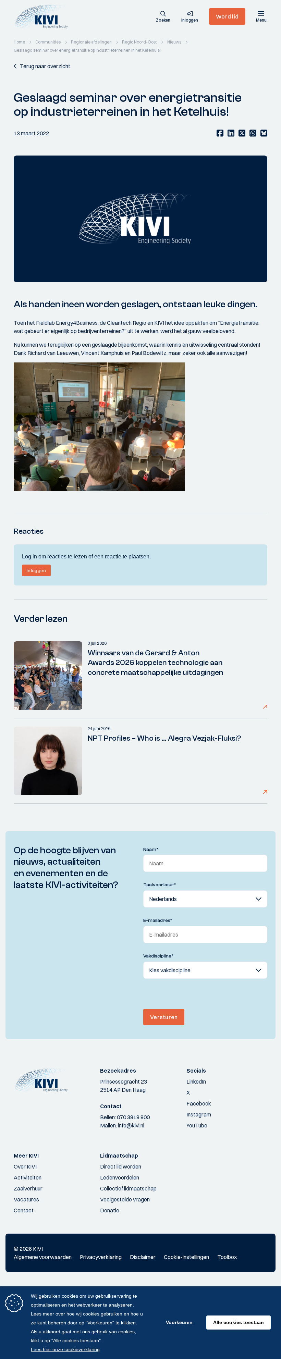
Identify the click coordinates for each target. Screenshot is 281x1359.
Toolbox (227, 1256)
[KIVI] (44, 16)
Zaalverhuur (28, 1188)
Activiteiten (27, 1177)
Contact (24, 1210)
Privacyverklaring (101, 1256)
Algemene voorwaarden (43, 1256)
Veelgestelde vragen (125, 1199)
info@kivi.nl (131, 1125)
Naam (151, 849)
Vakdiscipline (158, 956)
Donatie (109, 1210)
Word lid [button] (227, 16)
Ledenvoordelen (119, 1177)
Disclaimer (143, 1256)
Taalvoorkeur (159, 885)
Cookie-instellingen (186, 1256)
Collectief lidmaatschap (128, 1188)
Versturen (164, 1017)
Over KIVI (25, 1166)
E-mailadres (157, 920)
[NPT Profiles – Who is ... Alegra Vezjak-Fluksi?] (48, 761)
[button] (163, 17)
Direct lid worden (120, 1166)
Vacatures (26, 1199)
